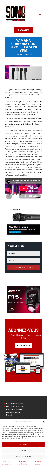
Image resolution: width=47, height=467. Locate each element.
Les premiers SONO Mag (15, 406)
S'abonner (23, 345)
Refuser (24, 450)
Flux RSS (9, 415)
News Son (28, 54)
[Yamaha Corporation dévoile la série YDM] (23, 84)
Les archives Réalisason (14, 403)
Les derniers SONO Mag (14, 409)
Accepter (23, 444)
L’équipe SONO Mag (13, 412)
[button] (44, 422)
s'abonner (23, 30)
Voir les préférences (23, 456)
